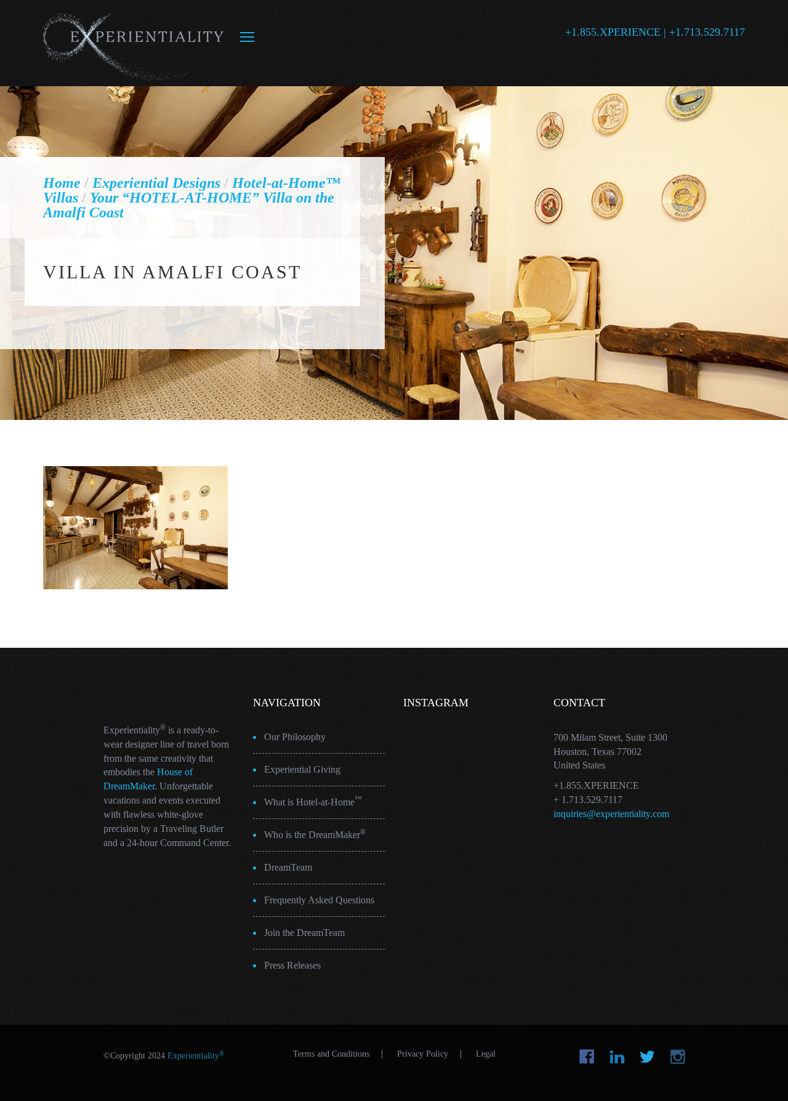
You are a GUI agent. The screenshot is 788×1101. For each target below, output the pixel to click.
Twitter (647, 1056)
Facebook (587, 1056)
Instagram (677, 1056)
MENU (247, 36)
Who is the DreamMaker (315, 834)
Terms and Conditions (331, 1054)
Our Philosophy (295, 737)
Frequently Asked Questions (319, 900)
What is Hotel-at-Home (313, 801)
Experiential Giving (302, 769)
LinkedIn (617, 1056)
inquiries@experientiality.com (611, 814)
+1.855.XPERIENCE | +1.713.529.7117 (655, 32)
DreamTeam (288, 867)
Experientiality (134, 43)
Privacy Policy (422, 1054)
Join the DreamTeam (304, 932)
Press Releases (292, 965)
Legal (486, 1054)
